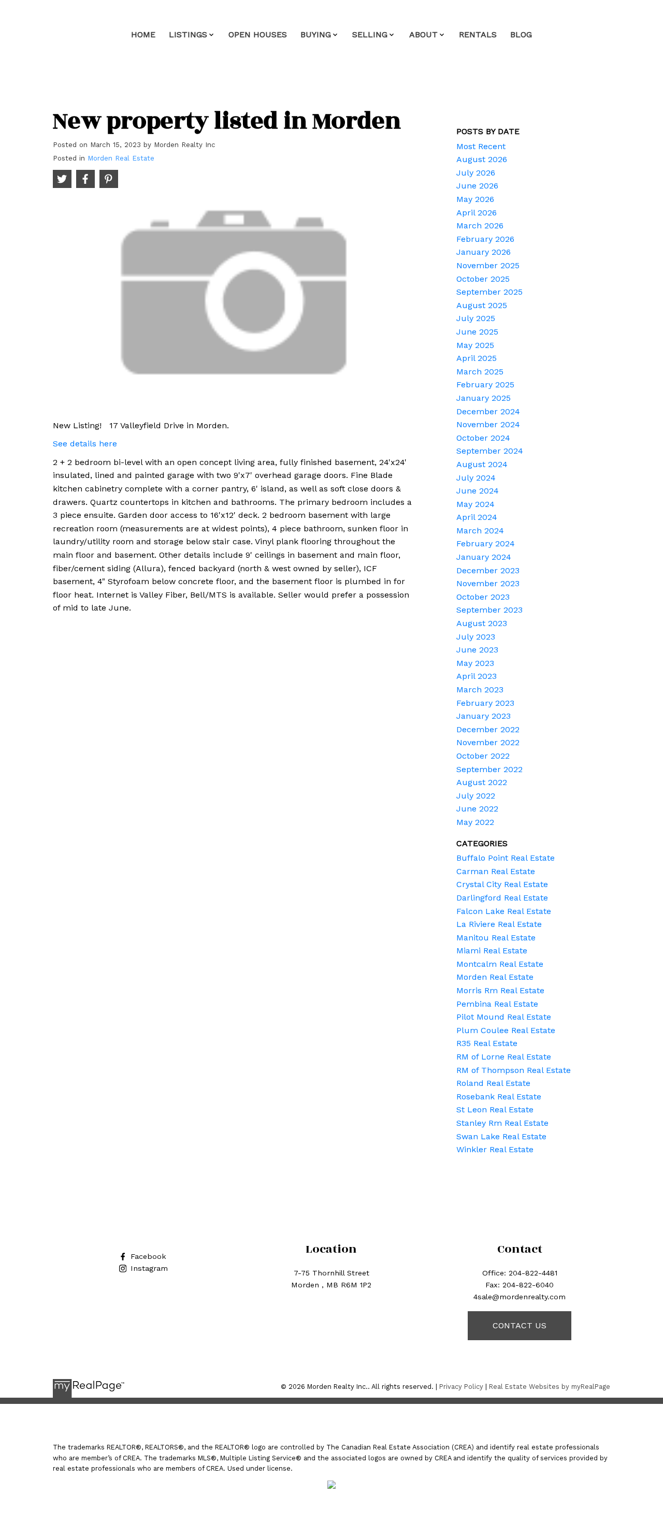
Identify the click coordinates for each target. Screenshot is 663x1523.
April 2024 (476, 517)
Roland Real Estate (493, 1083)
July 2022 (475, 796)
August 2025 (481, 305)
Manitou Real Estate (496, 937)
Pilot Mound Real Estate (503, 1017)
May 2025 (475, 345)
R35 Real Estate (486, 1043)
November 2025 (488, 265)
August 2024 (482, 464)
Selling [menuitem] (369, 34)
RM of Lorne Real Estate (503, 1057)
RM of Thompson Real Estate (513, 1070)
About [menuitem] (423, 34)
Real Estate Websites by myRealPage (549, 1386)
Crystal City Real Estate (502, 884)
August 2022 (481, 782)
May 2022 (475, 822)
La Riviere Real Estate (499, 924)
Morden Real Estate (121, 158)
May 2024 (475, 504)
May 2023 (475, 663)
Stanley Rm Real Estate (502, 1123)
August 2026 (481, 159)
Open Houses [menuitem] (257, 34)
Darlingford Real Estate (502, 898)
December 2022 (488, 729)
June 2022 (477, 809)
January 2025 (483, 398)
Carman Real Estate (495, 871)
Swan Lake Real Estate (501, 1136)
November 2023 (488, 583)
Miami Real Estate (491, 950)
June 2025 (477, 332)
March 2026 (479, 225)
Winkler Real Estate (495, 1149)
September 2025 (489, 292)
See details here (85, 443)
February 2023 (485, 703)
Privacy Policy (461, 1386)
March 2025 (479, 371)
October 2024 (483, 438)
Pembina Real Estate (497, 1004)
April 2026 (476, 212)
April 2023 (476, 676)
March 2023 (479, 689)
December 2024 (488, 411)
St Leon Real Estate (495, 1109)
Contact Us (519, 1325)
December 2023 (488, 570)
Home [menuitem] (143, 34)
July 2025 (475, 318)
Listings (188, 34)
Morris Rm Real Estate (500, 990)
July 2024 (476, 478)
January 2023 (483, 716)
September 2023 (489, 610)
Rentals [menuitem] (478, 34)
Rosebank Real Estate (498, 1096)
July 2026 (475, 173)
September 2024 (489, 451)
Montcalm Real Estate (499, 964)
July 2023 (475, 637)
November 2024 (488, 424)
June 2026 (477, 186)
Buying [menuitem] (315, 34)
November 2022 (488, 742)
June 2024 (477, 491)
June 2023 (477, 650)
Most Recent (481, 146)
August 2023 (481, 623)
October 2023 (483, 597)
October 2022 (483, 756)
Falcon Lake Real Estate (503, 911)
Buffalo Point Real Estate (505, 858)
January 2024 (483, 557)
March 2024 (480, 530)
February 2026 (485, 239)
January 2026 (483, 252)
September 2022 (489, 769)
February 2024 (485, 543)
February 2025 (485, 384)
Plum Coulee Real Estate (505, 1030)
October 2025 (483, 279)
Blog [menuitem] (521, 34)
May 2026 (475, 199)
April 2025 (476, 358)
